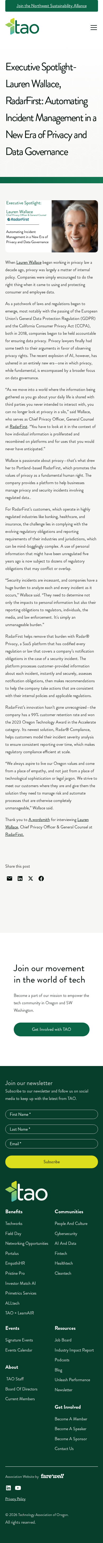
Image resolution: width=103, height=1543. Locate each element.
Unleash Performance (72, 1380)
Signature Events (19, 1340)
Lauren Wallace (28, 262)
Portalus (12, 1253)
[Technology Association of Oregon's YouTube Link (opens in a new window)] (18, 1488)
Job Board (63, 1340)
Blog (58, 1370)
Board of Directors (21, 1389)
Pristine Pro (15, 1273)
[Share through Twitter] (30, 878)
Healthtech (64, 1263)
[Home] (26, 1191)
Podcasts (62, 1360)
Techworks (13, 1223)
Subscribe (52, 1162)
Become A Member (71, 1419)
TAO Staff (14, 1379)
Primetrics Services (20, 1293)
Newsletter (63, 1390)
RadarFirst (18, 426)
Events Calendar (18, 1350)
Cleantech (63, 1273)
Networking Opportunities (26, 1243)
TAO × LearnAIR (19, 1313)
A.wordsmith (39, 820)
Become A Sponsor (71, 1439)
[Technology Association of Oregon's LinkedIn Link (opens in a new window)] (8, 1488)
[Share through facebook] (41, 878)
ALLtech (12, 1303)
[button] (92, 27)
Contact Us (64, 1449)
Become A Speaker (70, 1429)
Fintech (61, 1253)
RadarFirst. (14, 834)
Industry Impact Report (74, 1350)
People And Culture (71, 1223)
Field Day (13, 1233)
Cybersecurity (66, 1233)
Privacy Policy (15, 1498)
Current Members (20, 1399)
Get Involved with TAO (51, 1029)
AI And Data (65, 1243)
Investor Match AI (20, 1283)
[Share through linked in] (20, 878)
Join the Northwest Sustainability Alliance (52, 6)
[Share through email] (9, 878)
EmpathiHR (15, 1263)
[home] (22, 27)
